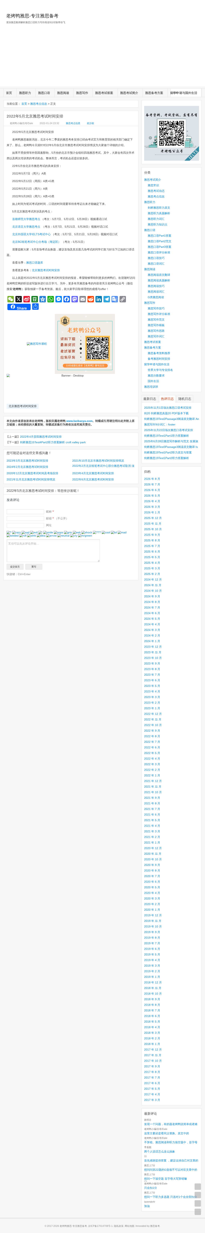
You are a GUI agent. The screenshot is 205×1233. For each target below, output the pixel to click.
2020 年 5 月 (152, 887)
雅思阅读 (63, 93)
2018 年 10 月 (153, 993)
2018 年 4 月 (152, 1027)
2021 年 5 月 (152, 820)
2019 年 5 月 (152, 954)
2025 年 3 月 (152, 568)
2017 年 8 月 (152, 1072)
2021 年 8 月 (152, 803)
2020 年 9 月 (152, 864)
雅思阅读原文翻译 (159, 274)
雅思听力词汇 (156, 218)
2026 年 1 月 (152, 512)
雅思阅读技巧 (156, 286)
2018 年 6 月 (152, 1016)
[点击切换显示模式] (198, 1186)
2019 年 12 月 (153, 915)
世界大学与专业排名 (160, 369)
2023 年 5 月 (152, 685)
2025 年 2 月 (152, 574)
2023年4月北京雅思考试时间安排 (93, 473)
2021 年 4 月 (152, 825)
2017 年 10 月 (153, 1060)
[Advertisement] (102, 58)
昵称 (50, 511)
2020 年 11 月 (152, 853)
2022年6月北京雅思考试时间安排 (93, 479)
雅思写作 (82, 93)
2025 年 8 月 (152, 540)
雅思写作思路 (156, 330)
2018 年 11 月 (152, 988)
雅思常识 (153, 185)
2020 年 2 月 (152, 904)
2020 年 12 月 (153, 848)
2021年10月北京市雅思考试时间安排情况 (98, 460)
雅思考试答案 (104, 93)
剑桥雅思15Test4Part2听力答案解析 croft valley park (53, 442)
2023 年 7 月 (152, 674)
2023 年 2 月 (152, 702)
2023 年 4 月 (152, 691)
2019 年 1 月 (152, 976)
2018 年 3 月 (152, 1032)
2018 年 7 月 (152, 1010)
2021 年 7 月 (152, 809)
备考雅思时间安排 (159, 358)
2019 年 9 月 (152, 932)
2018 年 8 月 (152, 1004)
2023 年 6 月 (152, 680)
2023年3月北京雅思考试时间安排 (27, 460)
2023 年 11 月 (152, 652)
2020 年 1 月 (152, 909)
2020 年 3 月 (152, 898)
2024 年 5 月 (152, 618)
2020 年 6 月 (152, 881)
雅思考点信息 (38, 103)
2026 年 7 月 (152, 484)
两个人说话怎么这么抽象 (159, 1151)
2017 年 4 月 (152, 1094)
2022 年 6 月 (152, 747)
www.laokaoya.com (79, 420)
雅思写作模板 (156, 325)
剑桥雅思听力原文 (159, 207)
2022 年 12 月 (153, 713)
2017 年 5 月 (152, 1088)
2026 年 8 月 (152, 478)
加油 (147, 1206)
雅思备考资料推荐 (159, 353)
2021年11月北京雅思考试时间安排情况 (31, 479)
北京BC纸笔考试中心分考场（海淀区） (36, 241)
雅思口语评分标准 (159, 252)
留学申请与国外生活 (183, 93)
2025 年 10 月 (153, 529)
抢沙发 (90, 123)
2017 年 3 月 (152, 1100)
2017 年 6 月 (152, 1083)
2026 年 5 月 (152, 495)
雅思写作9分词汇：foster (159, 424)
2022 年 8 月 (152, 736)
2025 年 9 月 (152, 534)
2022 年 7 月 (152, 741)
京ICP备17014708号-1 (100, 1226)
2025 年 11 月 (152, 523)
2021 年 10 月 (153, 792)
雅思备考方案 (154, 93)
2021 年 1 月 (152, 842)
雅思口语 (44, 93)
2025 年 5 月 (152, 557)
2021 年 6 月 (152, 814)
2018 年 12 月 (153, 982)
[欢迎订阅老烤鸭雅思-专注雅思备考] (199, 5)
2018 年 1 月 (152, 1044)
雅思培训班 (151, 386)
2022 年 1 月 (152, 775)
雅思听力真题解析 (159, 213)
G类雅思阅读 (156, 297)
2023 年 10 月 (153, 657)
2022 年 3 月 (152, 764)
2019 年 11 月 (152, 920)
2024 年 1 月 (152, 641)
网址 (49, 525)
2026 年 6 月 (152, 490)
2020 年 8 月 (152, 870)
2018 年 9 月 (152, 999)
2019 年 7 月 (152, 943)
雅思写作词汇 (156, 336)
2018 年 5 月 (152, 1021)
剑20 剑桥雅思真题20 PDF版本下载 (166, 413)
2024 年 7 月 (152, 607)
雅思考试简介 (129, 93)
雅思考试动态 (156, 190)
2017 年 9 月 (152, 1066)
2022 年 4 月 (152, 758)
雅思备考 (155, 1226)
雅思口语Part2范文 (159, 241)
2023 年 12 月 (153, 646)
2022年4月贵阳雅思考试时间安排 (41, 436)
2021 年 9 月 (152, 797)
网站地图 (129, 1226)
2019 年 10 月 (153, 926)
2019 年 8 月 (152, 937)
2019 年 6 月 (152, 948)
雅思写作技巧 (156, 308)
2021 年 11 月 (152, 786)
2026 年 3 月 (152, 506)
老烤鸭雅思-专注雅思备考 (32, 15)
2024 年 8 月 (152, 602)
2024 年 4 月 (152, 624)
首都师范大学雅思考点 (26, 219)
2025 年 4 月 (152, 562)
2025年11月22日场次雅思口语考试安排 (168, 430)
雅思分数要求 (156, 375)
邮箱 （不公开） (57, 518)
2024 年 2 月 (152, 635)
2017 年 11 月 (152, 1055)
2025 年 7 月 (152, 546)
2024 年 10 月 (153, 590)
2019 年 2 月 (152, 971)
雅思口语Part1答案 (159, 235)
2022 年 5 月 (152, 753)
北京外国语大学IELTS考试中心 (31, 234)
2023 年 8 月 (152, 669)
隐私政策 (119, 1226)
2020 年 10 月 (153, 859)
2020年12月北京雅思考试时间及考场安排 (32, 473)
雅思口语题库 (34, 262)
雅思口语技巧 (156, 258)
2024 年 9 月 (152, 596)
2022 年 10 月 (153, 725)
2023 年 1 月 (152, 708)
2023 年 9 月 (152, 663)
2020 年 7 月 (152, 876)
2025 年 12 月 (153, 518)
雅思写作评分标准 (159, 314)
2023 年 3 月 (152, 697)
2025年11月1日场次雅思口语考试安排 (167, 407)
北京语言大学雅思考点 (26, 226)
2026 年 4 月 (152, 501)
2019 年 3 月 (152, 965)
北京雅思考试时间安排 (46, 270)
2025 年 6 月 (152, 551)
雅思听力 (25, 93)
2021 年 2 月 (152, 837)
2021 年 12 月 (153, 781)
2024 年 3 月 (152, 629)
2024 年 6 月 (152, 613)
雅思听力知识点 (157, 224)
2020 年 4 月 (152, 892)
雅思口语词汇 (156, 263)
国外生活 (153, 381)
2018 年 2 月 (152, 1038)
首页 (9, 93)
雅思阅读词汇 (156, 291)
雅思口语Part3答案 (159, 246)
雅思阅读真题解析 (159, 280)
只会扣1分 (150, 1187)
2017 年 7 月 (152, 1077)
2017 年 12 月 (153, 1049)
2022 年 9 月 (152, 730)
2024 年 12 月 (153, 579)
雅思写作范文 (156, 319)
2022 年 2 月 (152, 769)
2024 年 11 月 (152, 585)
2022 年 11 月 (152, 719)
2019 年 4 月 (152, 960)
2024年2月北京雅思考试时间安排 (27, 466)
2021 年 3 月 (152, 831)
